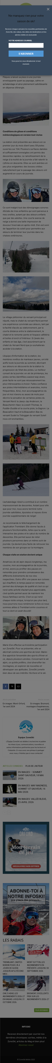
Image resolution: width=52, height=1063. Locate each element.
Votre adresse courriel (20, 40)
